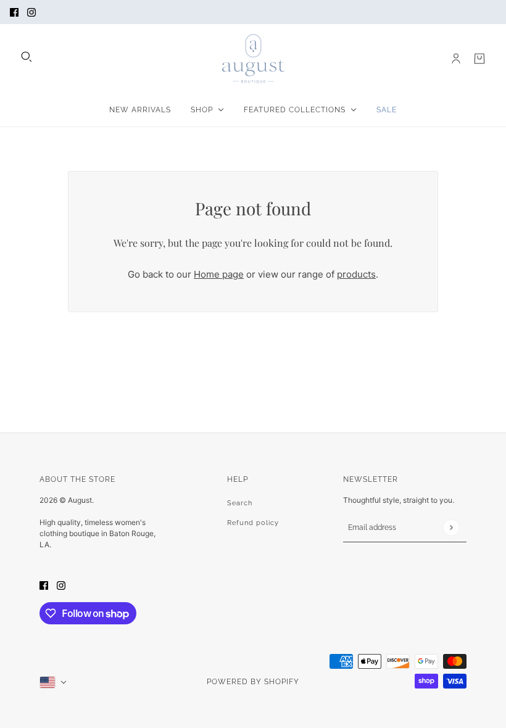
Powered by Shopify (253, 681)
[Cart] (479, 58)
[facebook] (14, 12)
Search (239, 503)
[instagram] (31, 12)
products (356, 274)
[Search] (26, 57)
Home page (219, 274)
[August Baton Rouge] (253, 58)
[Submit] (450, 527)
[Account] (456, 58)
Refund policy (253, 523)
